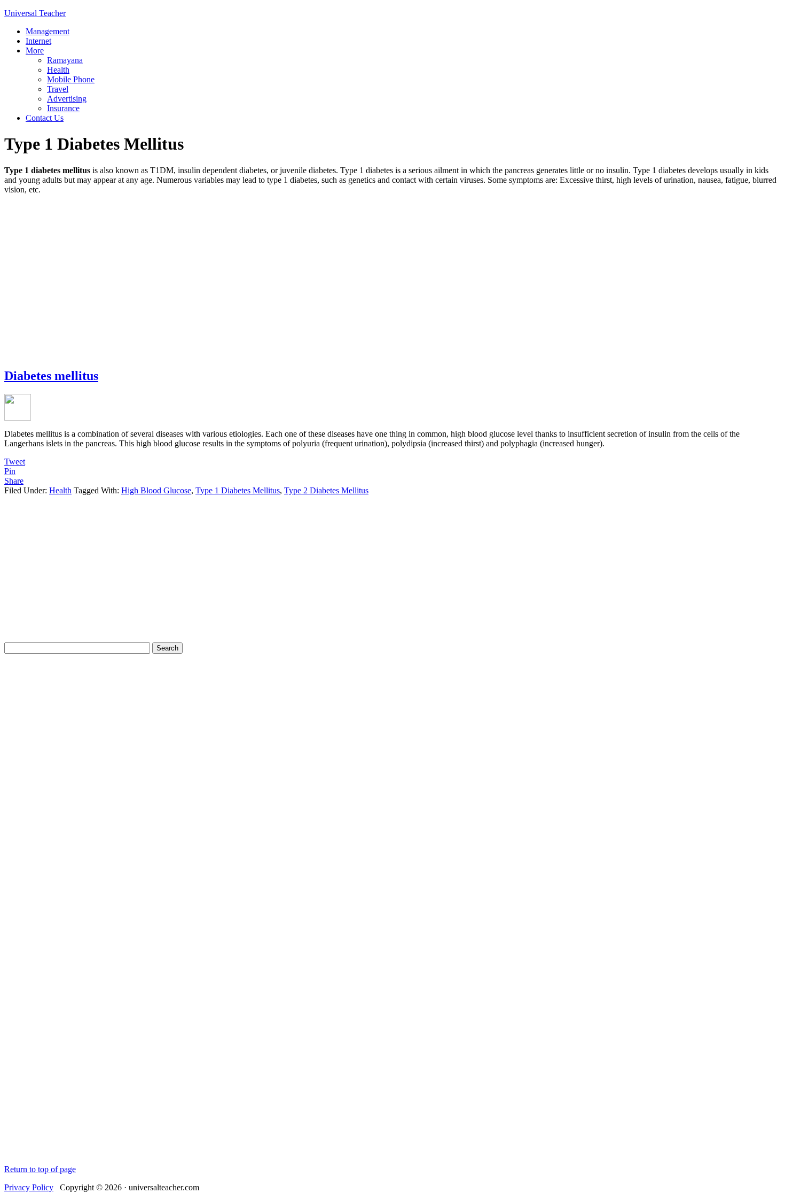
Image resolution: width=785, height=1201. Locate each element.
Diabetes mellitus (51, 376)
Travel (57, 89)
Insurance (63, 108)
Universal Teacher (35, 13)
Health (58, 69)
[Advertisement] (392, 278)
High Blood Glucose (156, 490)
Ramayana (65, 60)
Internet (38, 40)
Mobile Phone (71, 79)
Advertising (67, 98)
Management (47, 31)
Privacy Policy (28, 1187)
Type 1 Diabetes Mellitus (237, 490)
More (35, 50)
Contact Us (45, 117)
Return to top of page (40, 1169)
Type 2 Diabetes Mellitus (326, 490)
